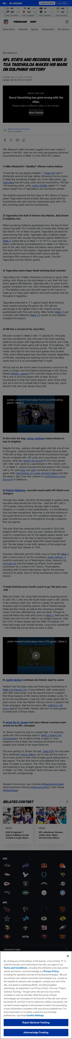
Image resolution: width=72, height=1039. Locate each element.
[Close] (68, 956)
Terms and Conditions (15, 967)
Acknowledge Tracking (36, 1032)
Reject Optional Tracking (35, 1022)
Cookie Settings (35, 1015)
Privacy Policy (51, 971)
